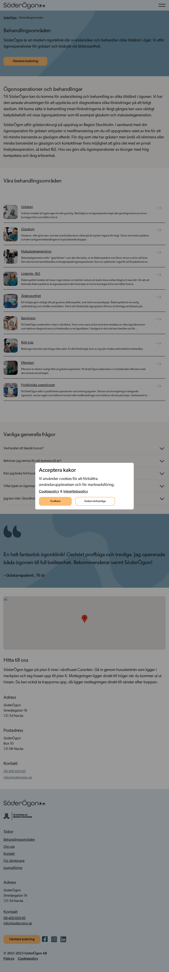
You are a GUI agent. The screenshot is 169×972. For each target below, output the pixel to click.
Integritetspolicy (75, 491)
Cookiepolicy (49, 491)
